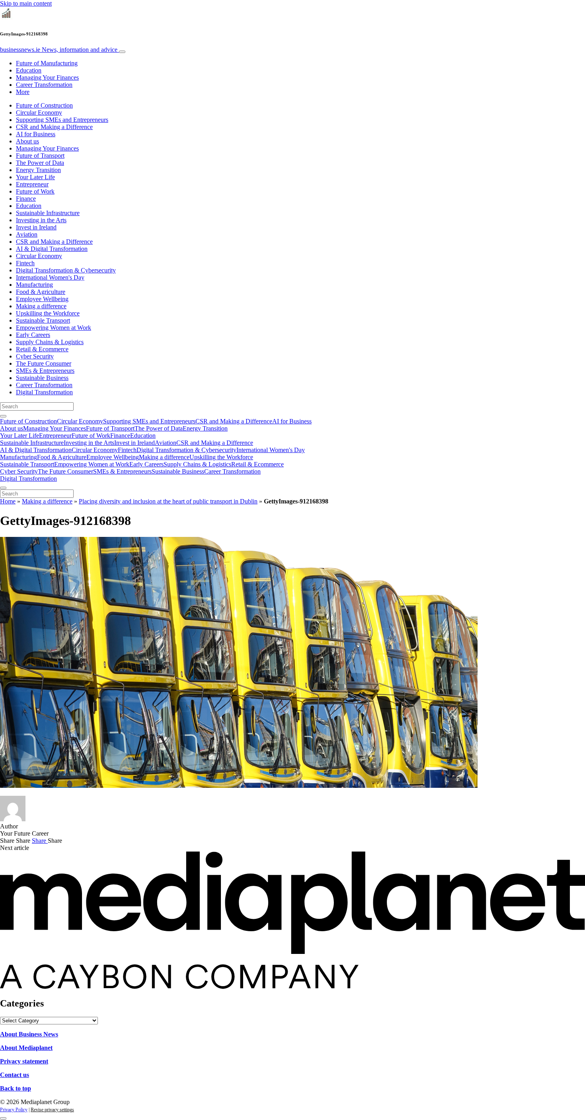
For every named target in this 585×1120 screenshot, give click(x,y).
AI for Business (35, 134)
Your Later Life (35, 177)
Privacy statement (24, 1061)
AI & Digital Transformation (52, 248)
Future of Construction (44, 105)
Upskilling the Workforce (48, 313)
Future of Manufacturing (47, 63)
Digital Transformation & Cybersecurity (66, 270)
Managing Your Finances (47, 77)
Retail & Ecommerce (42, 349)
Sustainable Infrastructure (48, 213)
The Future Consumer (43, 363)
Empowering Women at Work (53, 327)
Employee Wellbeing (42, 299)
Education (28, 70)
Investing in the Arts (41, 220)
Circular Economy (39, 112)
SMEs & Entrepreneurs (45, 370)
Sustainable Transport (43, 320)
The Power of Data (40, 162)
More (22, 91)
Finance (26, 198)
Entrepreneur (32, 184)
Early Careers (33, 334)
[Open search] (3, 416)
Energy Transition (38, 169)
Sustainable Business (42, 377)
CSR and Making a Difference (54, 126)
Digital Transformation (44, 392)
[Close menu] (3, 488)
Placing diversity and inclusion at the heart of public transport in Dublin (168, 501)
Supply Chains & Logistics (50, 342)
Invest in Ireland (36, 227)
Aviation (26, 234)
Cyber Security (35, 356)
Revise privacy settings (52, 1109)
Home (8, 501)
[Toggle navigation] (122, 52)
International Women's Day (50, 277)
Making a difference (41, 306)
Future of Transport (40, 155)
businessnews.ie (58, 49)
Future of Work (35, 191)
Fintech (25, 263)
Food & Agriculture (40, 291)
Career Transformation (44, 84)
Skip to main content (26, 3)
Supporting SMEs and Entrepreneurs (62, 119)
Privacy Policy (13, 1109)
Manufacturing (34, 284)
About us (27, 141)
